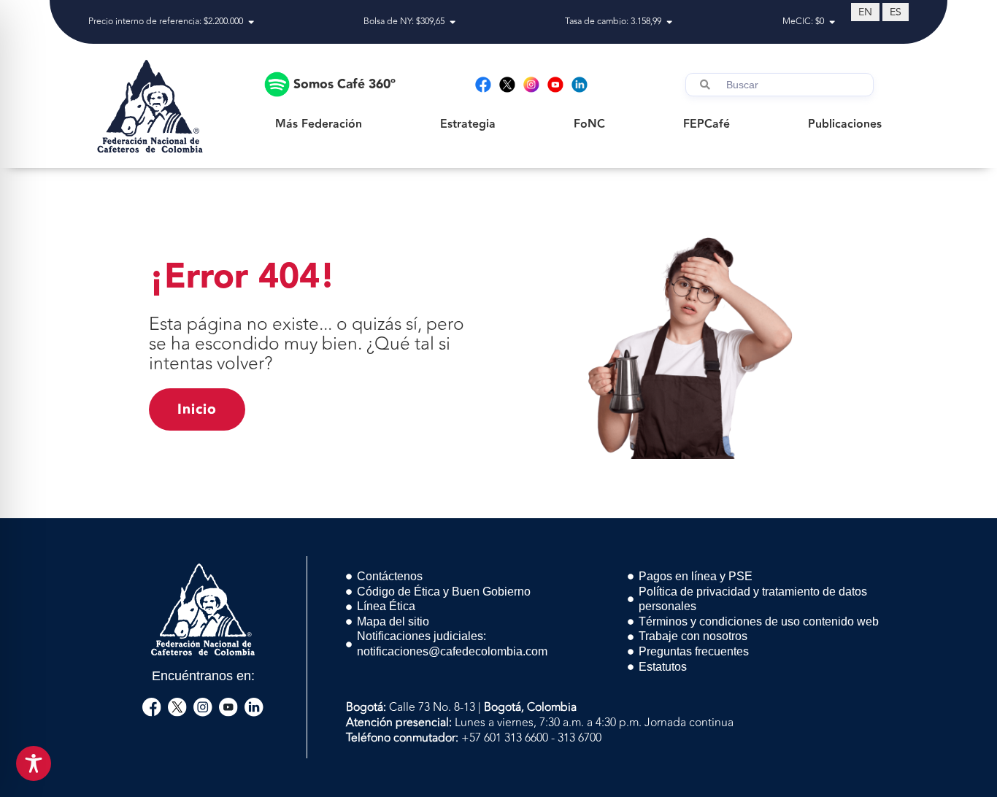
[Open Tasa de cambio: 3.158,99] (669, 22)
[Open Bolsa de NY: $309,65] (452, 22)
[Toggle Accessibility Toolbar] (34, 763)
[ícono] (151, 707)
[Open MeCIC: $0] (832, 22)
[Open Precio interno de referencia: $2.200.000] (251, 22)
